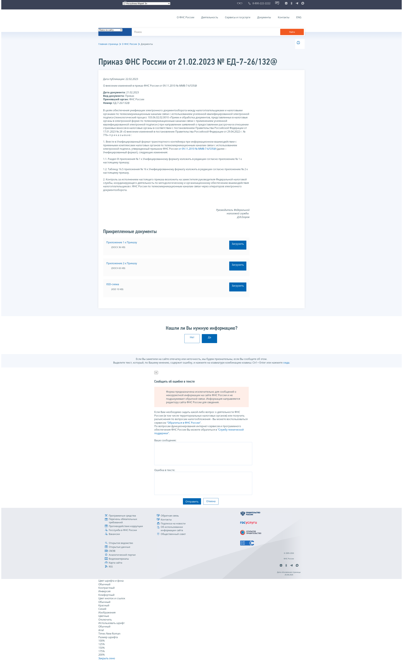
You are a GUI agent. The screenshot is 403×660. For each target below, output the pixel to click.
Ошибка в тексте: (164, 470)
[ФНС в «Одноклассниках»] (291, 3)
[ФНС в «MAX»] (302, 3)
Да (209, 337)
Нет (192, 337)
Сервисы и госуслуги (237, 17)
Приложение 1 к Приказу (121, 242)
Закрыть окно (106, 658)
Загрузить (238, 243)
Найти (292, 32)
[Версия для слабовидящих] (240, 3)
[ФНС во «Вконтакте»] (286, 3)
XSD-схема (112, 284)
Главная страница (108, 43)
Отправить (192, 501)
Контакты (283, 17)
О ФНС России (185, 17)
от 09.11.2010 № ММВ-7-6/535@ (197, 148)
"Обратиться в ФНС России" (184, 422)
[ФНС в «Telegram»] (297, 3)
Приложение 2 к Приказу (121, 263)
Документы (264, 17)
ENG (298, 17)
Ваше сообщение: (165, 440)
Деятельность (209, 17)
